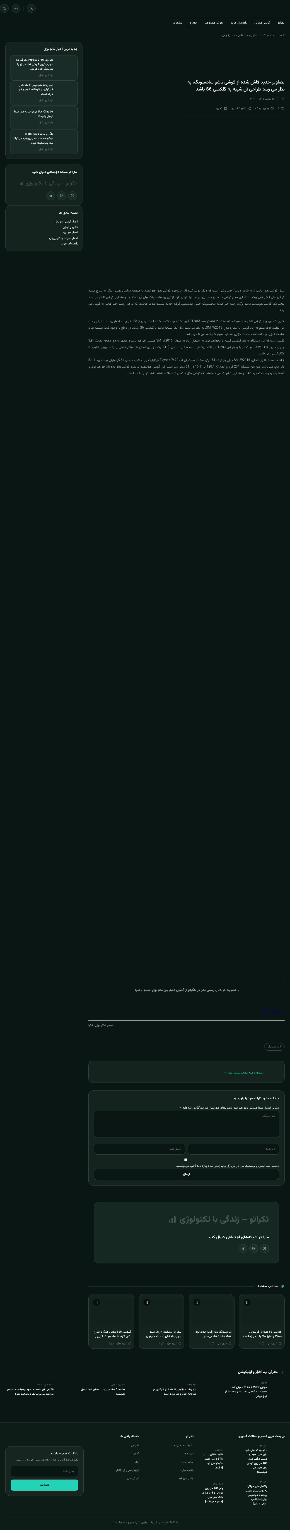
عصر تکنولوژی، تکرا (100, 1025)
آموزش (134, 1453)
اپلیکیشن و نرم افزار (127, 1470)
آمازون (135, 1445)
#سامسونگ (274, 1047)
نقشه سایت (186, 1470)
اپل (137, 1462)
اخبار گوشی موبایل (66, 221)
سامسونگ (269, 35)
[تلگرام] (243, 1248)
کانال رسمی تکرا (211, 990)
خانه (282, 35)
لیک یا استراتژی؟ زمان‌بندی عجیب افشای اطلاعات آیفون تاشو (163, 1336)
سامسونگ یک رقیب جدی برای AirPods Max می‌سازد (213, 1334)
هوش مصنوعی (214, 23)
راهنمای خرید (239, 23)
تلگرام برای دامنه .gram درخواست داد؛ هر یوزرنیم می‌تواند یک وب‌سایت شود (33, 138)
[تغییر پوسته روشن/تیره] (16, 8)
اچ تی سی (133, 1478)
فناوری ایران (70, 227)
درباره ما (188, 1453)
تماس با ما (187, 1462)
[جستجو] (4, 8)
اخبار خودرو (70, 232)
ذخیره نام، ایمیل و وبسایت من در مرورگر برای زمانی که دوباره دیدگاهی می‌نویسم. (227, 1166)
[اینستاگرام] (253, 1248)
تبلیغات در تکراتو (183, 1445)
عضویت (45, 1485)
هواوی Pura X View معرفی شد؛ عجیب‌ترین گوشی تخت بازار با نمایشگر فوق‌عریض (33, 64)
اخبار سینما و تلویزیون (63, 238)
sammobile (268, 1012)
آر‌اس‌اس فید (185, 1478)
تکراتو (281, 23)
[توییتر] (264, 1248)
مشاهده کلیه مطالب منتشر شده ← (243, 1073)
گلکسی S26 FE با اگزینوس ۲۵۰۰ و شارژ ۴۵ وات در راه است (262, 1334)
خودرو (193, 23)
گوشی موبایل (262, 23)
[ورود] (31, 8)
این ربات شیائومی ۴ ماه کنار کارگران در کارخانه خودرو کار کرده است (36, 89)
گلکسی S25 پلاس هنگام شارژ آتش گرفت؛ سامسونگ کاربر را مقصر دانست (112, 1336)
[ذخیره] (247, 1302)
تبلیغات (177, 23)
